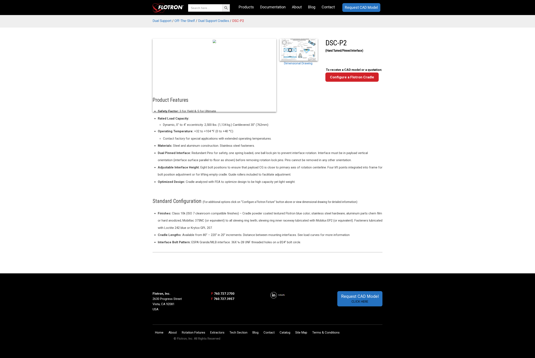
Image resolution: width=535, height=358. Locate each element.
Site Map (301, 332)
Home (159, 332)
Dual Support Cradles (213, 21)
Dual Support (162, 21)
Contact (328, 7)
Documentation (273, 7)
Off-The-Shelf (185, 21)
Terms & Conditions (326, 332)
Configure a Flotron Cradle (352, 77)
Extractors (217, 332)
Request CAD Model (361, 7)
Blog (311, 7)
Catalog (285, 332)
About (297, 7)
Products (246, 7)
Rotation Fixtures (193, 332)
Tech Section (238, 332)
